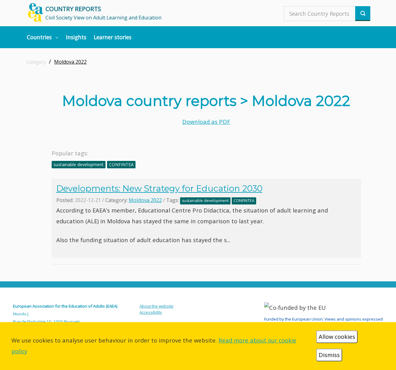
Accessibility (151, 312)
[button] (43, 37)
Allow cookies (337, 336)
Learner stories (112, 37)
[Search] (362, 13)
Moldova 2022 (70, 61)
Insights (76, 37)
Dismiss (329, 355)
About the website (157, 306)
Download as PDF (206, 121)
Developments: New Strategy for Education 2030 (159, 188)
